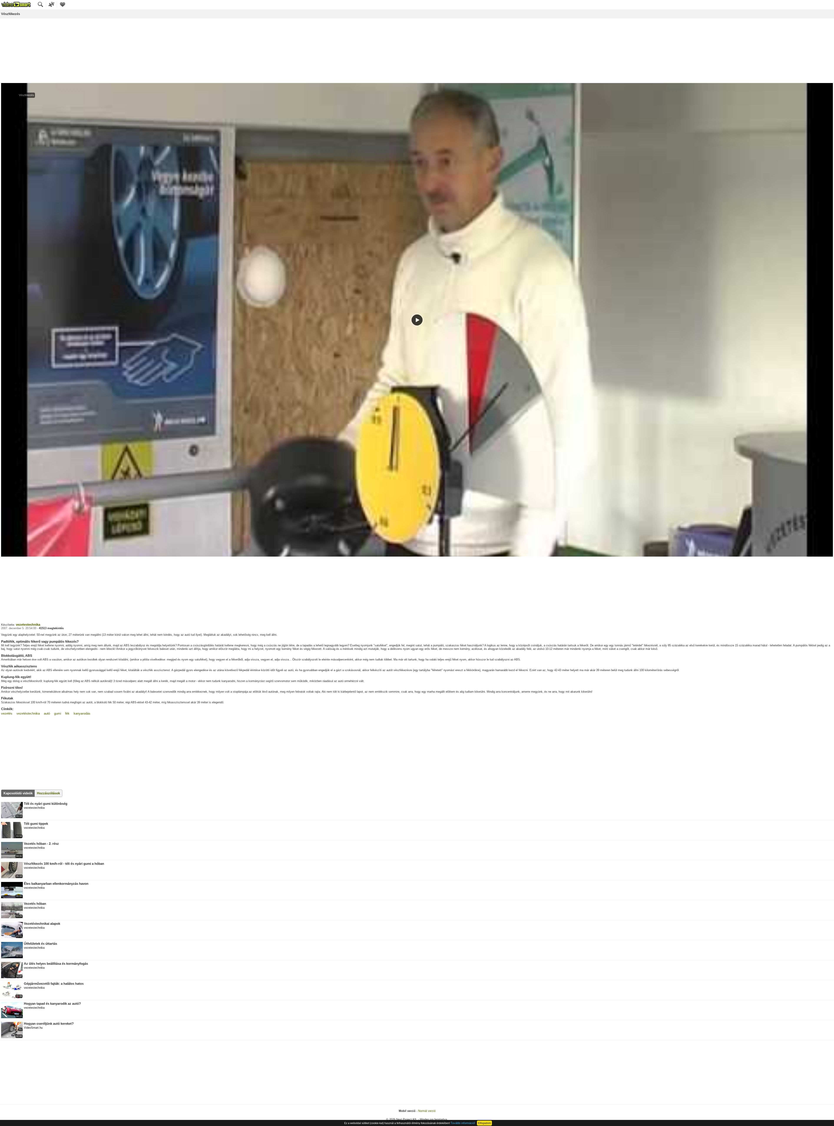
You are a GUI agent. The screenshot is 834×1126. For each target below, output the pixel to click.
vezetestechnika (28, 624)
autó (47, 713)
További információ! (463, 1123)
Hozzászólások (48, 793)
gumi (57, 713)
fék (67, 713)
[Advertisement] (417, 50)
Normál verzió (426, 1111)
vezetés (6, 713)
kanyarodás (82, 713)
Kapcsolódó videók (18, 793)
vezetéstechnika (28, 713)
